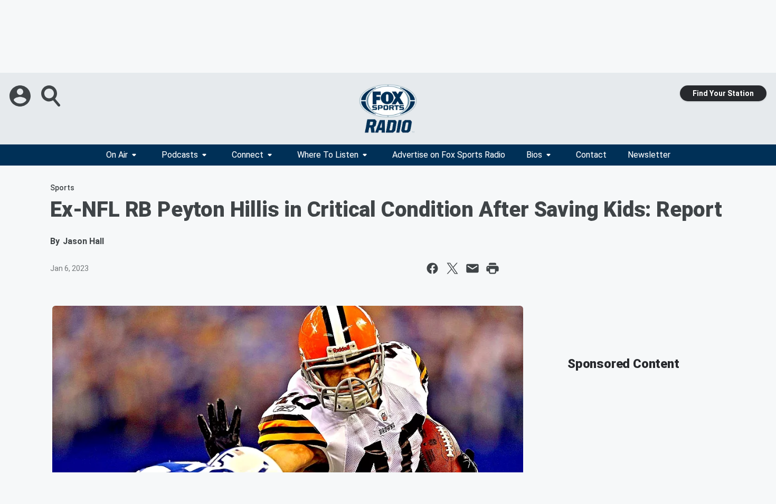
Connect (247, 155)
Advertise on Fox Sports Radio (448, 155)
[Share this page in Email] (472, 268)
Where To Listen (327, 155)
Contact (591, 155)
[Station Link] (388, 108)
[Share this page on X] (452, 268)
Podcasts (180, 155)
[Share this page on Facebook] (432, 268)
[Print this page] (492, 268)
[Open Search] (51, 95)
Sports (62, 187)
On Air (117, 155)
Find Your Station (723, 93)
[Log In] (21, 95)
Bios (534, 155)
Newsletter (649, 155)
